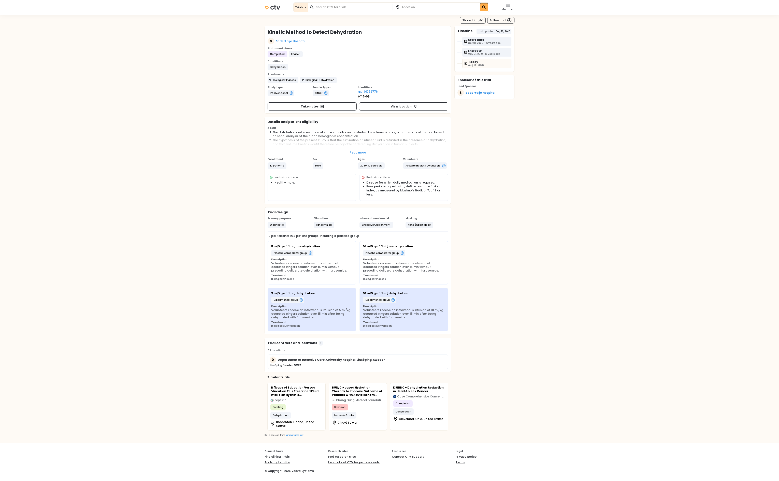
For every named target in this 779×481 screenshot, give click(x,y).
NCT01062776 (368, 91)
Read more (358, 152)
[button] (278, 67)
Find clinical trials (277, 456)
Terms (460, 462)
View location (401, 106)
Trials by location (277, 462)
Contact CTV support (408, 456)
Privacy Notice (466, 456)
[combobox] (353, 7)
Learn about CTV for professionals (354, 462)
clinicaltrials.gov (294, 435)
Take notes (309, 106)
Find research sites (342, 456)
